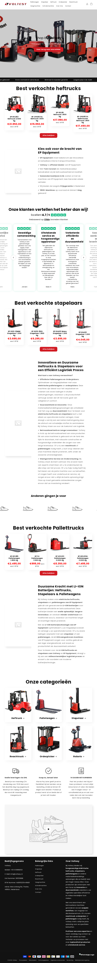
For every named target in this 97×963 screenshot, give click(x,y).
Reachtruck (17, 756)
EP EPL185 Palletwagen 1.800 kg (14, 558)
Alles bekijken (48, 135)
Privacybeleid (23, 960)
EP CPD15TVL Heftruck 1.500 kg (37, 119)
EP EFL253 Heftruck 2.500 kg (14, 119)
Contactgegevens (43, 960)
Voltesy (15, 960)
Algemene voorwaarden (58, 960)
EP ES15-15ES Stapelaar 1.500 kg (37, 333)
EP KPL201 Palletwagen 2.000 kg (60, 558)
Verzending (70, 960)
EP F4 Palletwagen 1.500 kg (37, 558)
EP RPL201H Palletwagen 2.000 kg (82, 558)
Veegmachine (40, 882)
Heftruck (16, 718)
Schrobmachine (41, 885)
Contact (38, 892)
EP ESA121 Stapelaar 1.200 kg (83, 334)
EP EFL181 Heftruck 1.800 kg (59, 114)
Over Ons (38, 889)
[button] (13, 257)
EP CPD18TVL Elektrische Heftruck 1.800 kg (82, 120)
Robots (77, 756)
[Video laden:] (48, 829)
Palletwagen (47, 718)
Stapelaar (78, 718)
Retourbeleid (32, 960)
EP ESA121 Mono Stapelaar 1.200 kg (60, 333)
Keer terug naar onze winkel (48, 49)
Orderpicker (47, 756)
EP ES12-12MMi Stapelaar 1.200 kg (14, 333)
